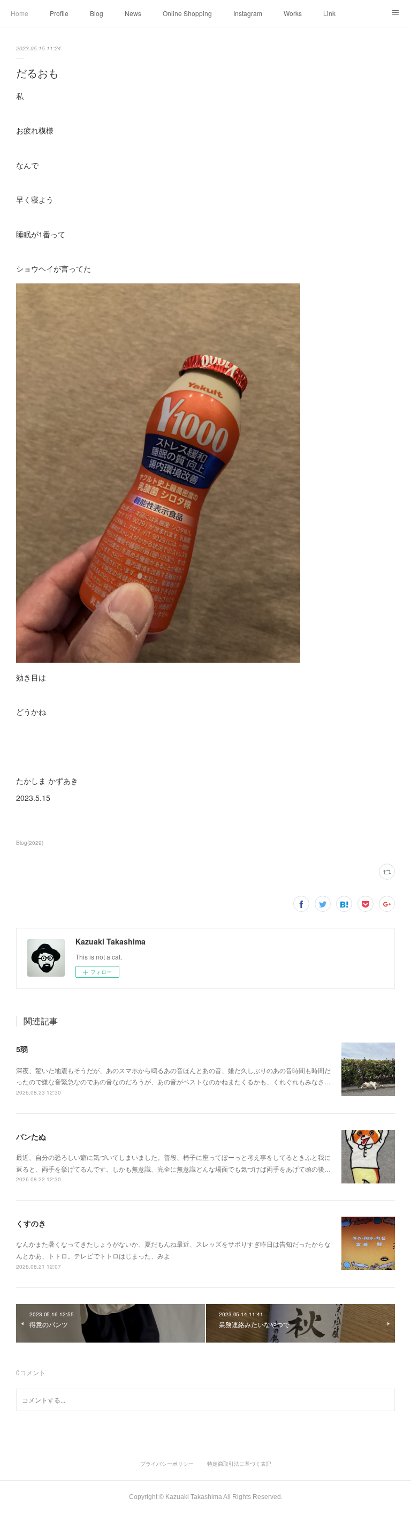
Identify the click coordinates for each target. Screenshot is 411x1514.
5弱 (22, 1049)
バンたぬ (31, 1136)
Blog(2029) (29, 842)
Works (293, 13)
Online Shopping (187, 13)
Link (329, 13)
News (133, 13)
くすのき (31, 1223)
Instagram (247, 13)
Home (19, 13)
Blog (96, 13)
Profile (59, 13)
